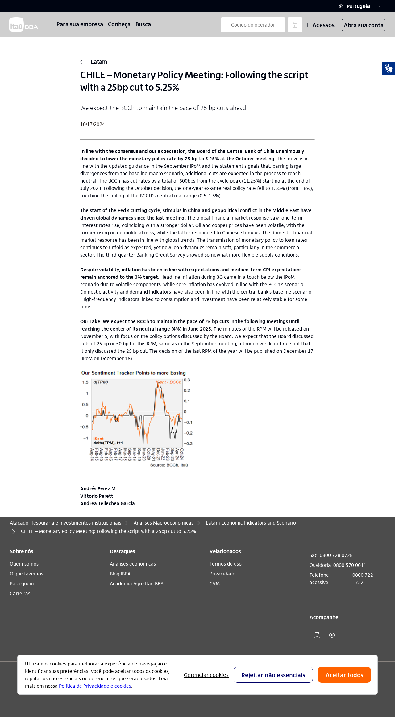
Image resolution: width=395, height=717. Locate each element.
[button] (360, 6)
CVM (215, 583)
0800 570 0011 (349, 565)
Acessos (323, 25)
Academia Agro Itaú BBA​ (137, 583)
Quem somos (24, 563)
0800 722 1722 (362, 578)
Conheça (119, 24)
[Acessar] (295, 24)
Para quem (22, 583)
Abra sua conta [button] (364, 25)
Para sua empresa (79, 24)
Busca (143, 24)
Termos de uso (226, 563)
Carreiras (20, 593)
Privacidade (222, 573)
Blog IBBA (120, 573)
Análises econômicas (133, 563)
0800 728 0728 (336, 555)
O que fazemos (26, 573)
